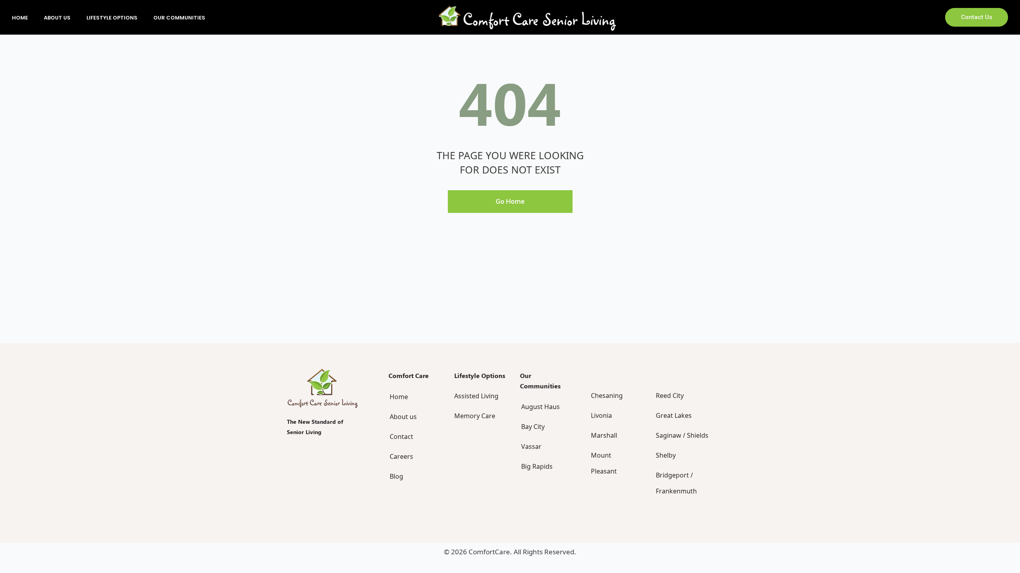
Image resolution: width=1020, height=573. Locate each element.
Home (20, 17)
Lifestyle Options (111, 17)
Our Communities (179, 17)
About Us (57, 17)
